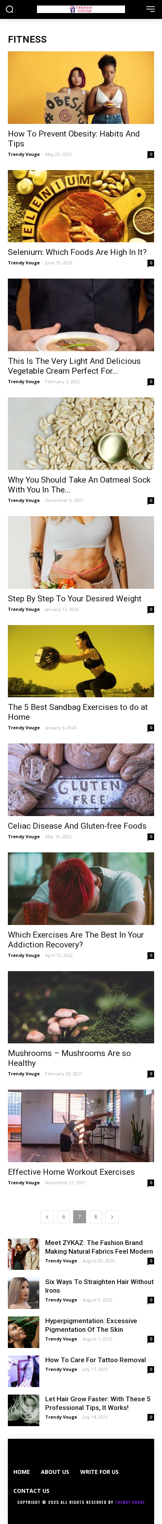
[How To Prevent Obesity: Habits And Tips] (81, 87)
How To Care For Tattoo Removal (95, 1360)
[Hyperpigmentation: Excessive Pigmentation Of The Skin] (23, 1332)
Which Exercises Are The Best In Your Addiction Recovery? (76, 939)
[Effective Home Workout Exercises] (81, 1126)
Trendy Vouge (24, 154)
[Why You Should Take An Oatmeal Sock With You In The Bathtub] (81, 433)
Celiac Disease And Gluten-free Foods (77, 826)
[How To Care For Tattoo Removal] (23, 1371)
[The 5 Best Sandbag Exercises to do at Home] (81, 661)
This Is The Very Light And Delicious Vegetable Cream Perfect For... (74, 366)
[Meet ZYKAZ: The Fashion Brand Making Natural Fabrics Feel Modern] (23, 1254)
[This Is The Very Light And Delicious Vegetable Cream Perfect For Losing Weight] (81, 315)
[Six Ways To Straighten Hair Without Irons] (23, 1293)
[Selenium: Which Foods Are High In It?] (81, 206)
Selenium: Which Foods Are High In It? (77, 252)
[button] (9, 10)
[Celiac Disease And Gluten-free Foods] (81, 779)
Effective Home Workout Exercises (71, 1172)
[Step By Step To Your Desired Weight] (81, 552)
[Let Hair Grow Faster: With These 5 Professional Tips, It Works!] (23, 1410)
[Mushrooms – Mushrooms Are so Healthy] (81, 1007)
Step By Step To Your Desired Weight (75, 598)
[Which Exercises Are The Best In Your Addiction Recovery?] (81, 888)
